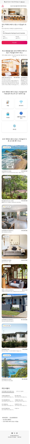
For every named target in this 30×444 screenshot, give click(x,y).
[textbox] (8, 38)
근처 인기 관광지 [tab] (20, 391)
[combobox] (14, 33)
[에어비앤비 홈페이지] (3, 6)
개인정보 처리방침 (12, 437)
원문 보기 (23, 1)
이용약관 (19, 437)
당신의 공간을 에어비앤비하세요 (18, 6)
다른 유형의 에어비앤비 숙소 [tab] (8, 391)
